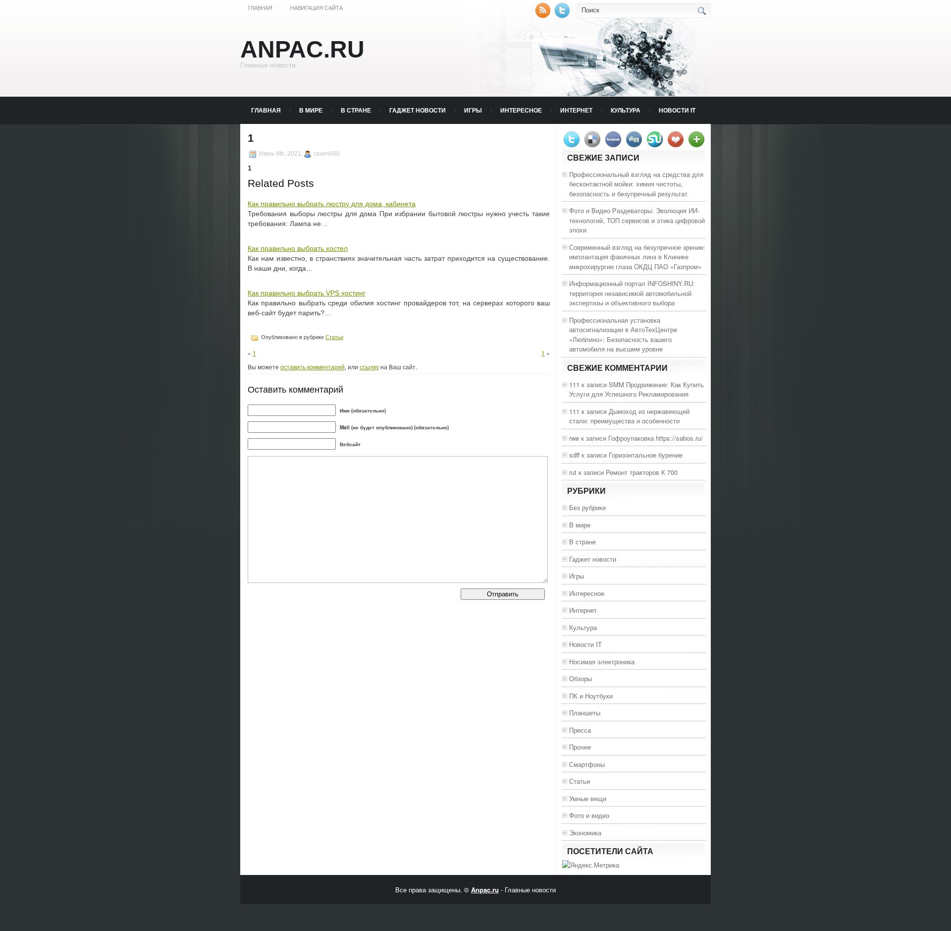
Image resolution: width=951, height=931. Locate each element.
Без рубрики (587, 507)
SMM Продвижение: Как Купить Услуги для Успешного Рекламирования (636, 389)
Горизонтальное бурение (646, 455)
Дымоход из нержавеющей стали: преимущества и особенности (629, 416)
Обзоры (580, 678)
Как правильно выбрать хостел (298, 248)
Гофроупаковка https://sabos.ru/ (655, 438)
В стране (356, 110)
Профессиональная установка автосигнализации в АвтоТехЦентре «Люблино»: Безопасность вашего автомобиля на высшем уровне (623, 334)
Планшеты (584, 712)
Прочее (580, 747)
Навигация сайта (316, 8)
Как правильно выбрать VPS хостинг (307, 293)
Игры (473, 110)
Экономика (585, 832)
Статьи (334, 337)
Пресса (580, 730)
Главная (260, 8)
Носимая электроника (601, 661)
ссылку (369, 366)
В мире (310, 110)
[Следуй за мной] (563, 15)
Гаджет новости (417, 110)
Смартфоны (587, 764)
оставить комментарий (312, 366)
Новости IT (677, 110)
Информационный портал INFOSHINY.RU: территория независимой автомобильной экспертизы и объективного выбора (632, 293)
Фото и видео (589, 815)
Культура (625, 110)
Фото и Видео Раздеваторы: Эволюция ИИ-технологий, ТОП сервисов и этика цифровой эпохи (637, 220)
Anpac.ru (302, 49)
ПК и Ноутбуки (591, 695)
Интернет (576, 110)
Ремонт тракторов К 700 (642, 472)
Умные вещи (587, 798)
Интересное (521, 110)
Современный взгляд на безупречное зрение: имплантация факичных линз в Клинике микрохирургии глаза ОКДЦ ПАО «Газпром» (637, 256)
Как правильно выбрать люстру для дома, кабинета (332, 204)
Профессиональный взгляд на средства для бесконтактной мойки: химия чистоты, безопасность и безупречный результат (636, 184)
